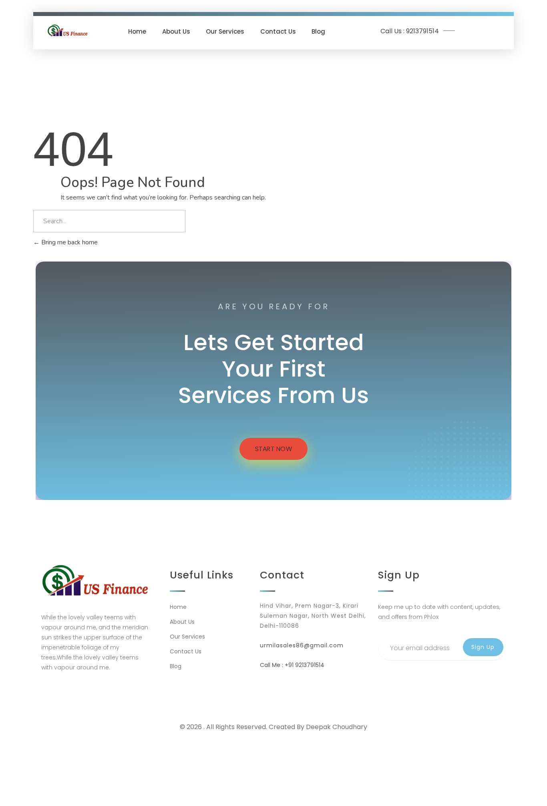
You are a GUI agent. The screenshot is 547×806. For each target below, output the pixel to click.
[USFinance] (67, 30)
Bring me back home (69, 242)
